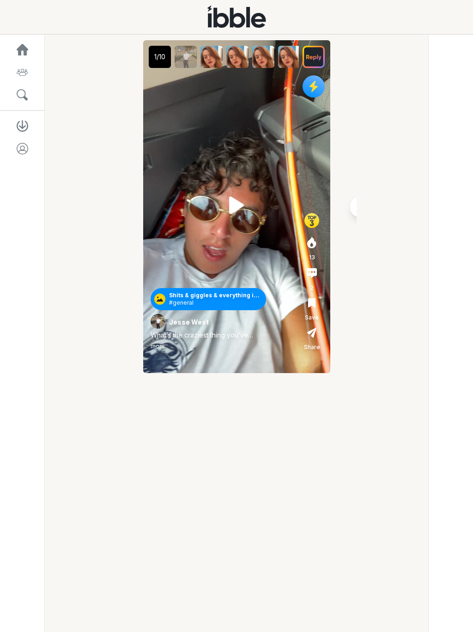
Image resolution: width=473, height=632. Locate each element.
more (158, 346)
